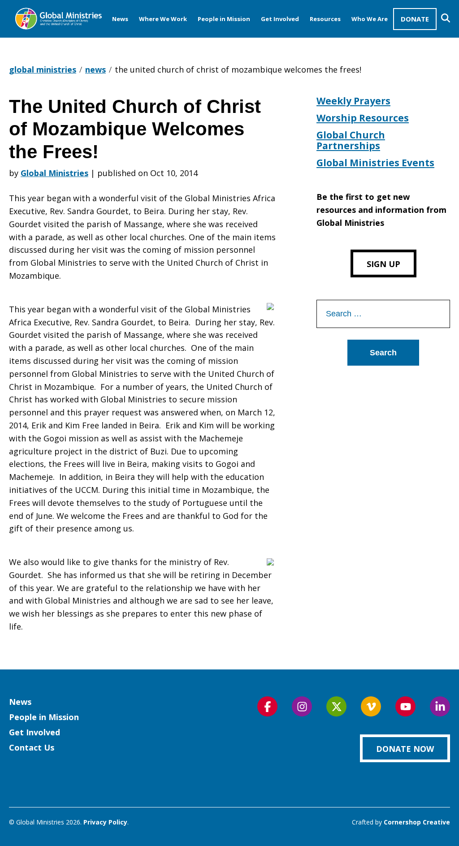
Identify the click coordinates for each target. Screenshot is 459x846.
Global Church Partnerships (350, 140)
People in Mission (224, 19)
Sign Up (383, 264)
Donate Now (405, 748)
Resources (325, 19)
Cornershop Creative (417, 822)
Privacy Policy (105, 822)
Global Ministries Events (375, 162)
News (120, 19)
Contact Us (31, 747)
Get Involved (280, 19)
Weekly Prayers (353, 101)
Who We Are (369, 19)
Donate (415, 18)
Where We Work (163, 19)
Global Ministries (54, 173)
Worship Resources (362, 118)
